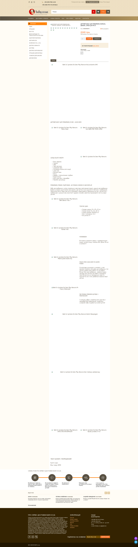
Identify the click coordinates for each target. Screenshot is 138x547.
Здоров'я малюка (35, 38)
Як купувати (104, 28)
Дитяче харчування (35, 50)
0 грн (103, 11)
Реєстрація (106, 2)
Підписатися (105, 536)
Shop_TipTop (96, 45)
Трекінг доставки (74, 525)
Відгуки (77, 18)
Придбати (97, 38)
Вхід (101, 2)
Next (108, 493)
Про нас (72, 517)
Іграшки (32, 29)
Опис (53, 60)
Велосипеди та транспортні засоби (36, 34)
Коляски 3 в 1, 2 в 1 (35, 43)
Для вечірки (33, 58)
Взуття (31, 31)
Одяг (30, 26)
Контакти (86, 18)
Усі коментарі (32, 505)
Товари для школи (35, 55)
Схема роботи (55, 18)
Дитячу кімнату (34, 45)
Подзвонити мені (93, 2)
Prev (106, 493)
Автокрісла (33, 40)
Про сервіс (69, 18)
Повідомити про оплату (78, 2)
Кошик (89, 38)
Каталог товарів (74, 519)
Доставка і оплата (42, 18)
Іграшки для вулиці (35, 53)
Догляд (31, 48)
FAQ (63, 18)
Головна (31, 18)
